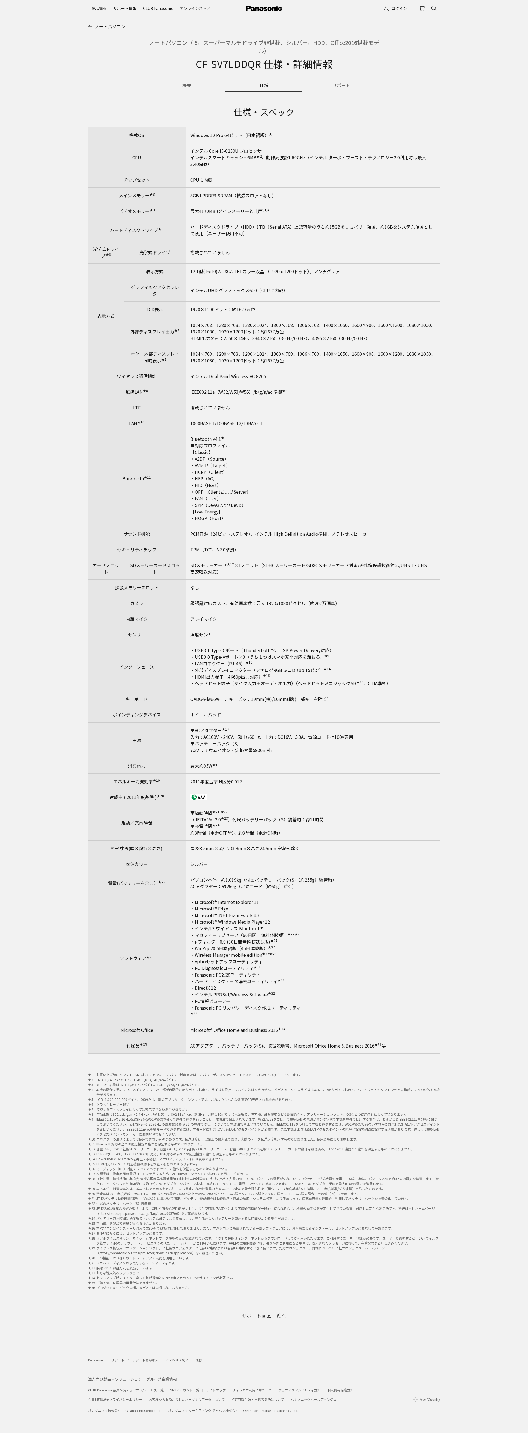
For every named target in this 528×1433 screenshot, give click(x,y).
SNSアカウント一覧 (184, 1390)
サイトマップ (216, 1390)
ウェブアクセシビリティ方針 (299, 1390)
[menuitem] (99, 8)
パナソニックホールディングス (314, 1399)
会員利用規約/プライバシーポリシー (115, 1399)
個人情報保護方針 (340, 1390)
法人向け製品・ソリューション (115, 1379)
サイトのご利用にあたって (252, 1390)
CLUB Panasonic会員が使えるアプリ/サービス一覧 (126, 1390)
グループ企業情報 (161, 1379)
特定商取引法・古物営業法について (257, 1399)
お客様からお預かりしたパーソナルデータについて (187, 1399)
